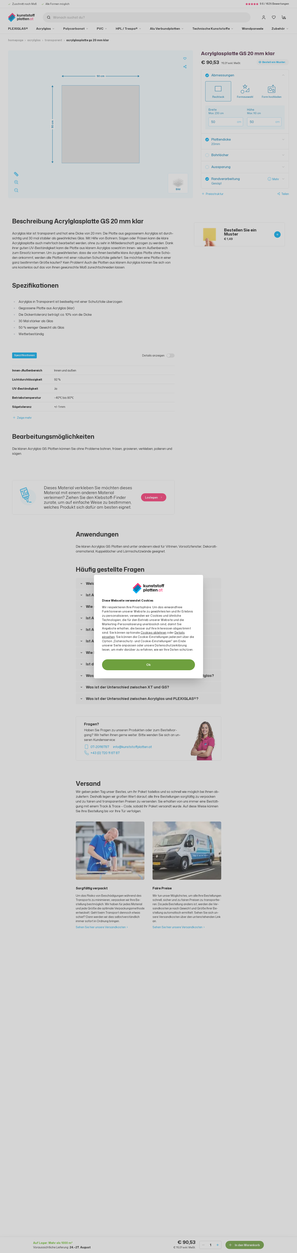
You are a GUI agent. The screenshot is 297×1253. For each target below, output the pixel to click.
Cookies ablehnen (153, 632)
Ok (148, 665)
